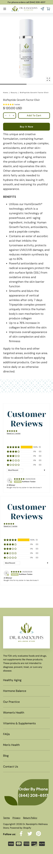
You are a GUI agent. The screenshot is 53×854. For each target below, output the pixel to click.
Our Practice (11, 702)
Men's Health (11, 745)
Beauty (14, 93)
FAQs (6, 734)
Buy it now (26, 126)
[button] (4, 8)
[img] (19, 479)
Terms (6, 817)
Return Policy (30, 817)
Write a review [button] (26, 437)
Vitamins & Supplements (19, 723)
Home (5, 93)
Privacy (16, 817)
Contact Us (10, 766)
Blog (6, 756)
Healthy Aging (12, 680)
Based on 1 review (13, 433)
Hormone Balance (14, 691)
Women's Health (13, 712)
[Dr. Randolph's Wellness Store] (24, 9)
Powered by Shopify (20, 827)
